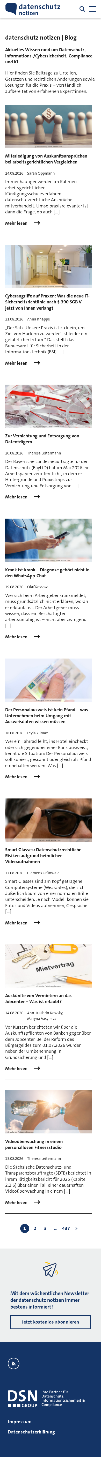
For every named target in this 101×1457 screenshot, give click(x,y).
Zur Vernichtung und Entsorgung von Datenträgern (42, 439)
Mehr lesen (16, 223)
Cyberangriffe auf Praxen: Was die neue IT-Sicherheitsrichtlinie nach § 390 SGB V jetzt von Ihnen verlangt (47, 302)
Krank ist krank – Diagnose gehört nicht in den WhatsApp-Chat (47, 573)
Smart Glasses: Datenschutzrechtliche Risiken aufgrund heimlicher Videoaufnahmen (43, 856)
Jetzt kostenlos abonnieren (50, 1322)
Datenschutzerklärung (31, 1432)
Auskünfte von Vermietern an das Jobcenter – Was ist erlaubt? (38, 998)
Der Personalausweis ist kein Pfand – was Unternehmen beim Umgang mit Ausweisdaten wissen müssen (46, 716)
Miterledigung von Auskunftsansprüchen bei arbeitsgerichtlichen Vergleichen (46, 159)
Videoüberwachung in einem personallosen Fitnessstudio (34, 1144)
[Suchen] (82, 9)
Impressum (20, 1421)
